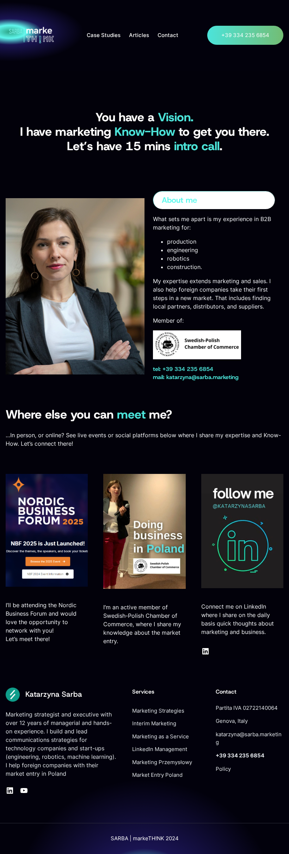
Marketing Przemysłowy (162, 762)
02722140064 (260, 708)
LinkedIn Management (159, 749)
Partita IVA (229, 708)
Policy (223, 769)
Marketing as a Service (160, 736)
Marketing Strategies (158, 711)
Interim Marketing (154, 723)
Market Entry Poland (157, 775)
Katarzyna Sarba (53, 694)
